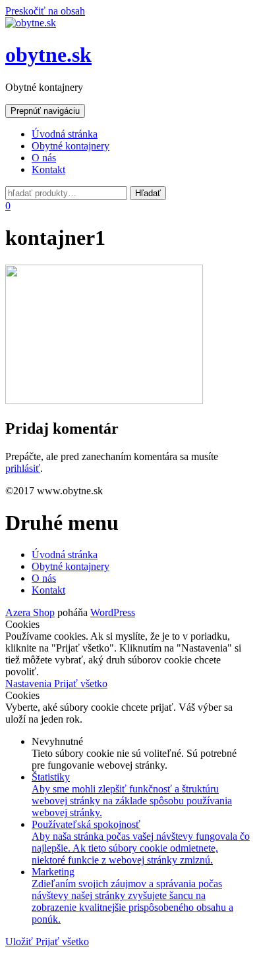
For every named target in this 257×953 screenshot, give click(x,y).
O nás (44, 157)
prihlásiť (22, 468)
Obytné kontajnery (70, 145)
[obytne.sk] (30, 22)
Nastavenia (29, 683)
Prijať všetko (80, 683)
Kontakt (48, 169)
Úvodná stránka (65, 134)
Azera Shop (30, 612)
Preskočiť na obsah (45, 10)
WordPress (112, 612)
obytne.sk (48, 54)
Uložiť (20, 941)
